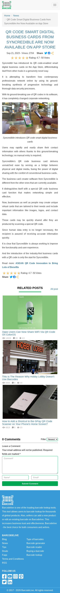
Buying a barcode (35, 551)
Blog (4, 539)
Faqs (4, 555)
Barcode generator (36, 543)
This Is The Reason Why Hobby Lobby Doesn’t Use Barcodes (28, 378)
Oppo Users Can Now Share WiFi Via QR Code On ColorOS (28, 333)
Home (7, 15)
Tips (4, 547)
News (16, 15)
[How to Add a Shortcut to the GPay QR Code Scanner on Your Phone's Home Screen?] (30, 401)
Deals (5, 551)
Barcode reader (34, 547)
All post (54, 289)
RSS (4, 563)
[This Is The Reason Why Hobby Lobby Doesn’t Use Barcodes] (30, 357)
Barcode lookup (34, 555)
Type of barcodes (35, 539)
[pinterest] (21, 576)
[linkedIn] (10, 582)
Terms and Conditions (13, 559)
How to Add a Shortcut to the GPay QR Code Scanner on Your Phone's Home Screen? (27, 422)
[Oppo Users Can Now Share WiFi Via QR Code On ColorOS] (30, 312)
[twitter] (4, 582)
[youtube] (10, 576)
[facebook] (4, 576)
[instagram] (15, 576)
